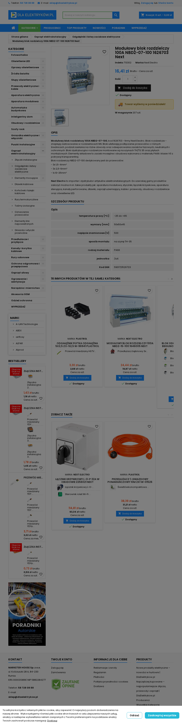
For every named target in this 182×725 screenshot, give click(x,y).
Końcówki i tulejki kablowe (24, 192)
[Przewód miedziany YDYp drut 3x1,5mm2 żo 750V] (30, 552)
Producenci (52, 28)
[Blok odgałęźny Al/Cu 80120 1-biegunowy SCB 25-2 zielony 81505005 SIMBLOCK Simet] (165, 365)
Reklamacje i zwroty (105, 667)
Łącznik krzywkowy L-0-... (79, 487)
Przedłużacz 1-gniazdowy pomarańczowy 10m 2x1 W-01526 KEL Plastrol (130, 482)
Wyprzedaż (139, 28)
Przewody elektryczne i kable (25, 87)
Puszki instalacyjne (23, 144)
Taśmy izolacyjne (25, 205)
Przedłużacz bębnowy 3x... (133, 351)
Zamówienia (58, 672)
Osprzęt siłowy (20, 272)
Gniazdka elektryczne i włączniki (25, 137)
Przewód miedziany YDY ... (33, 422)
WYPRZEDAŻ (18, 306)
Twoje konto (61, 659)
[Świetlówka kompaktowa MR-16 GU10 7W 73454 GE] (113, 487)
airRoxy (19, 337)
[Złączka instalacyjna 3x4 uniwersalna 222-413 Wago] (30, 429)
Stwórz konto (165, 2)
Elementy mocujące (26, 178)
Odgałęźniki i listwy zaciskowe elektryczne (25, 168)
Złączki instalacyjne (26, 159)
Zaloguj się (147, 2)
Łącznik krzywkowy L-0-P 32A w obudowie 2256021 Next (77, 480)
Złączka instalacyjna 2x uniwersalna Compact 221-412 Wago (34, 371)
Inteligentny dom (22, 116)
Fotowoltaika (19, 55)
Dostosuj (52, 720)
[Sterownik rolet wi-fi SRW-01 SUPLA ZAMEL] (60, 494)
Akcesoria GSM (20, 294)
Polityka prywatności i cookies (111, 681)
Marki (14, 318)
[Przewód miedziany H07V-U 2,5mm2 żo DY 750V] (60, 351)
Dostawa (99, 686)
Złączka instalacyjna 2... (34, 385)
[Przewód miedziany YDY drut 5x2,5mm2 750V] (30, 499)
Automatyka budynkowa (19, 109)
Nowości (99, 28)
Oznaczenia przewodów (22, 213)
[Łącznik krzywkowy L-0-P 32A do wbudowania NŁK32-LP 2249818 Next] (60, 487)
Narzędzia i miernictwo (25, 288)
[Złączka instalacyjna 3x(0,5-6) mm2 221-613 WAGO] (30, 446)
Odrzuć (134, 715)
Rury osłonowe (20, 257)
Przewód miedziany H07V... (80, 351)
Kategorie (29, 28)
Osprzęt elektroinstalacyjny (23, 152)
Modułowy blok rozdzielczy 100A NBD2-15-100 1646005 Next (130, 344)
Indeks (119, 62)
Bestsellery (17, 361)
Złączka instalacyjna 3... (34, 438)
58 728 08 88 (27, 2)
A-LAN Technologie (26, 324)
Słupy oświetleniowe (23, 80)
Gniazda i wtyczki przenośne (24, 231)
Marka (139, 62)
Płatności (99, 677)
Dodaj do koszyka (132, 88)
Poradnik (118, 28)
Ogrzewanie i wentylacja (19, 280)
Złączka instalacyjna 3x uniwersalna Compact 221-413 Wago (34, 408)
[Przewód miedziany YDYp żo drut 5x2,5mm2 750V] (30, 515)
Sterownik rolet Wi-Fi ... (78, 494)
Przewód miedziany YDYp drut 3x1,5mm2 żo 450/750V (34, 477)
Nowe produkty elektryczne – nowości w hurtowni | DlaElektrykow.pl (153, 672)
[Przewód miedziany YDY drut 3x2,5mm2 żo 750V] (30, 483)
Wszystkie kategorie (148, 704)
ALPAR (19, 343)
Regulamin (100, 672)
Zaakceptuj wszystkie (162, 715)
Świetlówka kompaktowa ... (133, 487)
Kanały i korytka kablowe (21, 250)
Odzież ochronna (21, 300)
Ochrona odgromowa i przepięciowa (25, 265)
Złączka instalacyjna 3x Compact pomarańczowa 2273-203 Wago (34, 546)
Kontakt (15, 659)
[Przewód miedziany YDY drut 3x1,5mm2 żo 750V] (30, 413)
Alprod (19, 349)
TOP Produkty (76, 28)
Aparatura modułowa (25, 101)
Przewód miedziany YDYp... (33, 523)
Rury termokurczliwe (26, 199)
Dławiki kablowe (24, 184)
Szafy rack (18, 129)
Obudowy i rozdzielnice (25, 123)
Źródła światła (20, 73)
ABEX (18, 330)
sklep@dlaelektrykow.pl (63, 2)
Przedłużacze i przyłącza (20, 241)
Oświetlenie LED (20, 61)
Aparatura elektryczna (25, 95)
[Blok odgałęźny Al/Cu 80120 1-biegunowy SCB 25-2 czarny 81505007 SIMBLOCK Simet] (165, 373)
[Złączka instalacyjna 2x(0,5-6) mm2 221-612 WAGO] (30, 376)
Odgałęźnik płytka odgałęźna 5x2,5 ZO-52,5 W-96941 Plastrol (77, 344)
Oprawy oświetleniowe (25, 67)
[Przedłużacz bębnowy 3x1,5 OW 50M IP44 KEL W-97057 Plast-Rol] (113, 351)
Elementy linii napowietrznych (24, 222)
